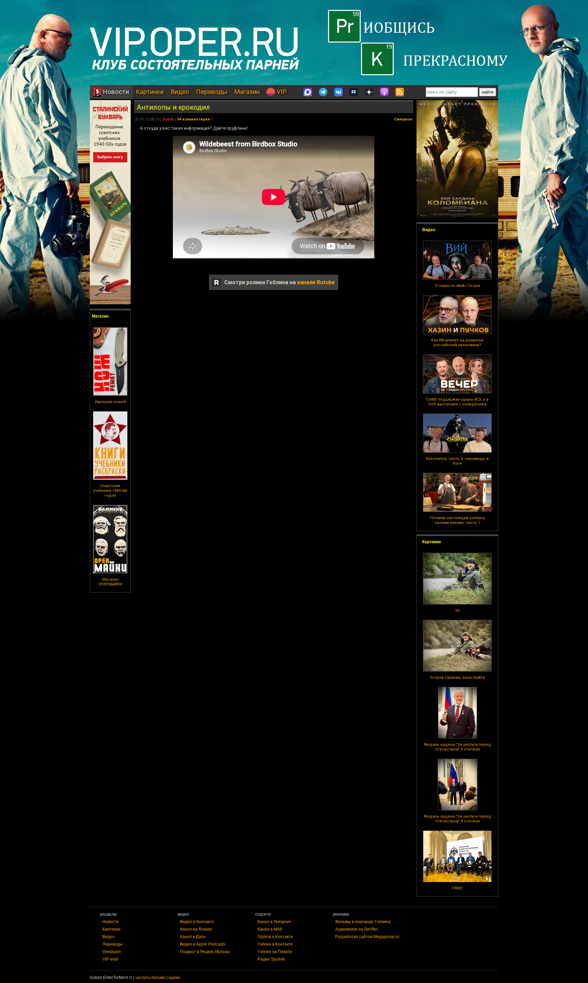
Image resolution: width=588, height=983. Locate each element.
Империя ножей (110, 402)
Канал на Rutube (196, 929)
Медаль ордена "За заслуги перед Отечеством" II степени (457, 747)
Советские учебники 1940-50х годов (110, 491)
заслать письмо (150, 977)
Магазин (247, 92)
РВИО (457, 888)
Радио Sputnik (271, 959)
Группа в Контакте (275, 936)
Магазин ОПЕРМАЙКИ (110, 581)
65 (457, 610)
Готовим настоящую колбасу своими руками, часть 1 (457, 520)
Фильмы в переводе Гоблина (363, 921)
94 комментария (193, 119)
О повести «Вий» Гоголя (457, 286)
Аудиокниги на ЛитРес (356, 929)
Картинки (150, 92)
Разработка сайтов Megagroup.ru (367, 936)
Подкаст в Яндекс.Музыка (205, 951)
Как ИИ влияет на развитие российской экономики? (457, 342)
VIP (281, 92)
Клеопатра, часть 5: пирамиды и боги (457, 461)
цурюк (174, 977)
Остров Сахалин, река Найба (457, 677)
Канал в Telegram (274, 921)
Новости (115, 92)
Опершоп (111, 951)
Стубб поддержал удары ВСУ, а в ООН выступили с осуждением (457, 401)
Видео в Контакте (197, 921)
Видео (179, 92)
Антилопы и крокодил (173, 107)
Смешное (403, 119)
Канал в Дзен (193, 936)
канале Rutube (316, 282)
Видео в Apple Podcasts (202, 944)
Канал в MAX (270, 929)
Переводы (211, 92)
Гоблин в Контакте (275, 944)
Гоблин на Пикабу (275, 951)
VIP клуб (110, 959)
